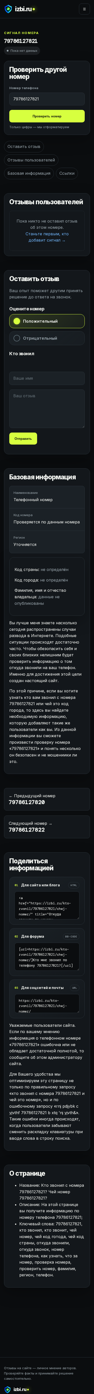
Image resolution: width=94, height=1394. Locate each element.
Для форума (32, 936)
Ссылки (66, 173)
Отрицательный (40, 338)
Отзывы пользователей (31, 159)
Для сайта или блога (40, 885)
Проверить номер (47, 116)
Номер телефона (23, 88)
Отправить (23, 439)
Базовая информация (29, 173)
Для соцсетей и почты (42, 987)
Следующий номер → (30, 827)
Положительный (40, 321)
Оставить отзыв (24, 146)
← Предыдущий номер (32, 799)
